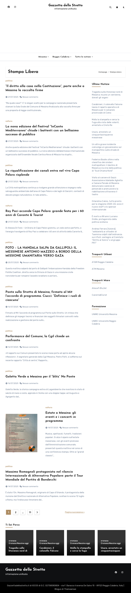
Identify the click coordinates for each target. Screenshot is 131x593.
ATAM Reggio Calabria (102, 262)
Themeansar (70, 589)
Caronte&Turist (99, 295)
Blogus (58, 589)
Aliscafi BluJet (99, 288)
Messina (42, 57)
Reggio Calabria (61, 57)
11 (30, 512)
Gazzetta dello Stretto (65, 5)
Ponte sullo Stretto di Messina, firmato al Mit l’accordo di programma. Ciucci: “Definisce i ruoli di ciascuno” (43, 296)
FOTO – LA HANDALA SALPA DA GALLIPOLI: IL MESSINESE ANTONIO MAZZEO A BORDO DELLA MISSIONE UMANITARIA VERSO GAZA (43, 251)
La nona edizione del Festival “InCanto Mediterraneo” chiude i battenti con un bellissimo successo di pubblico (42, 130)
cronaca (12, 541)
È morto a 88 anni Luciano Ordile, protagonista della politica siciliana (105, 219)
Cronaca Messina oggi (19, 543)
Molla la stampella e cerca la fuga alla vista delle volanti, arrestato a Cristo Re (105, 122)
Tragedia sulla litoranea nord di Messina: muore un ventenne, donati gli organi (107, 95)
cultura (9, 121)
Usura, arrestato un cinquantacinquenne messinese (102, 135)
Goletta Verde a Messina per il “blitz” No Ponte (40, 376)
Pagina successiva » (75, 512)
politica (9, 81)
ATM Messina (98, 269)
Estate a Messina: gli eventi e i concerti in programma (60, 416)
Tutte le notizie (83, 57)
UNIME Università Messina (104, 314)
